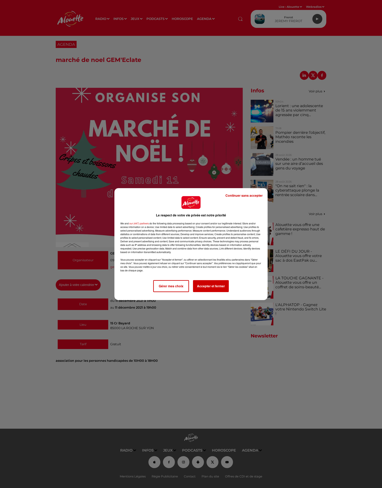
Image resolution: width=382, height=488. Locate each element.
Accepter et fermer (211, 286)
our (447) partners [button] (139, 223)
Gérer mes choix (171, 286)
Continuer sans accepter (244, 195)
